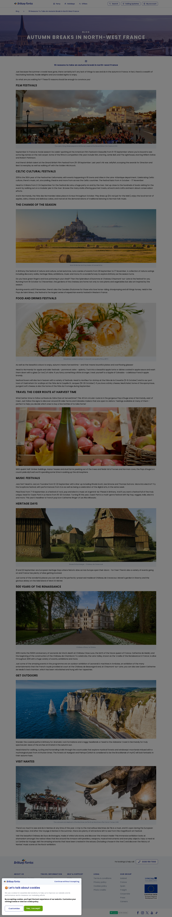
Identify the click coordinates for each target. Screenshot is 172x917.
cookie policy (32, 901)
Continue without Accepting (66, 882)
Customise (14, 908)
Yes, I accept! (33, 908)
